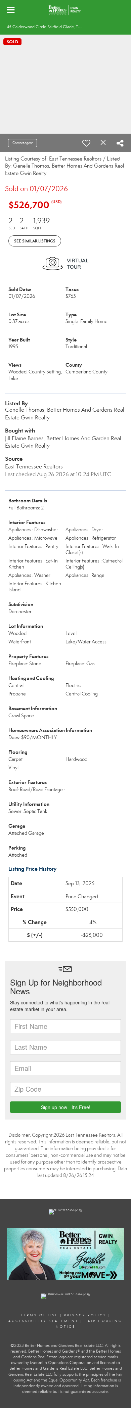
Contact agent (22, 143)
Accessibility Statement (43, 1321)
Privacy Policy (85, 1315)
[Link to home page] (65, 10)
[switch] (86, 143)
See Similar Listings (34, 240)
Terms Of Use (39, 1315)
